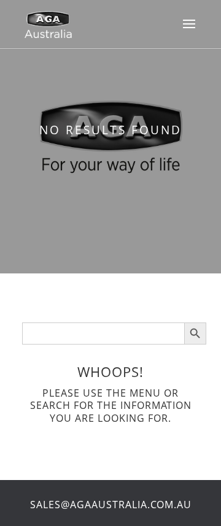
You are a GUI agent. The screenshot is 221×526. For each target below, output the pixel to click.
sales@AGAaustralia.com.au (111, 504)
